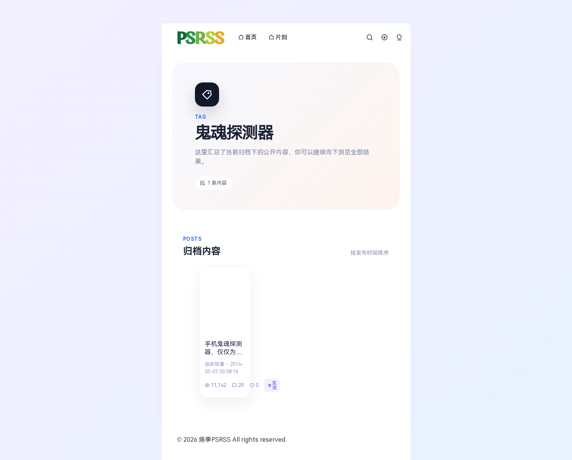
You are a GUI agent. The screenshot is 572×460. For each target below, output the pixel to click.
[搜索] (369, 37)
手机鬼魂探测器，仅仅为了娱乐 (223, 349)
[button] (399, 37)
